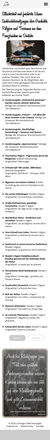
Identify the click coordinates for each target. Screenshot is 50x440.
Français (36, 337)
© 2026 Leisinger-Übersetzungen (25, 423)
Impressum (13, 426)
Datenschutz (27, 426)
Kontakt (40, 426)
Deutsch (17, 337)
